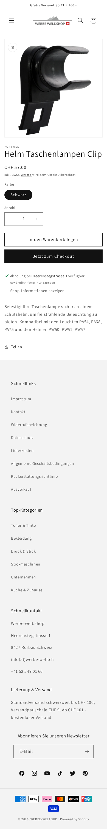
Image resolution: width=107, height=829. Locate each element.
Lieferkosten (22, 450)
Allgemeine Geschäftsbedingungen (42, 463)
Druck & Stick (23, 551)
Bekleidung (21, 538)
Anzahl (9, 207)
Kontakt (18, 411)
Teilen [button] (16, 346)
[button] (11, 20)
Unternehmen (23, 577)
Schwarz (18, 194)
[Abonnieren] (86, 751)
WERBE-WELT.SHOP (44, 819)
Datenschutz (22, 437)
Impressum (21, 398)
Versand (26, 175)
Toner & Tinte (23, 525)
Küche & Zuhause (26, 589)
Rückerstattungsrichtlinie (34, 476)
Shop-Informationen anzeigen (37, 290)
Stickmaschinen (25, 564)
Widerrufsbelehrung (29, 424)
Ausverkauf (21, 489)
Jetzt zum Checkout (53, 256)
